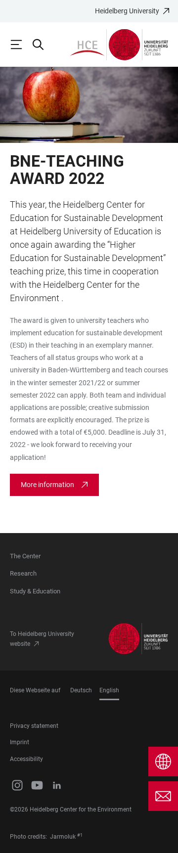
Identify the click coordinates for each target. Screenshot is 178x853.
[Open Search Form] (42, 44)
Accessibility (26, 759)
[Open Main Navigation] (21, 44)
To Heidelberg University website (42, 638)
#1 (80, 835)
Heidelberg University (127, 11)
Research (23, 573)
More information (47, 485)
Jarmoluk (63, 836)
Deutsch (81, 690)
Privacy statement (34, 725)
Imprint (19, 742)
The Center (25, 556)
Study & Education (35, 591)
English (109, 690)
